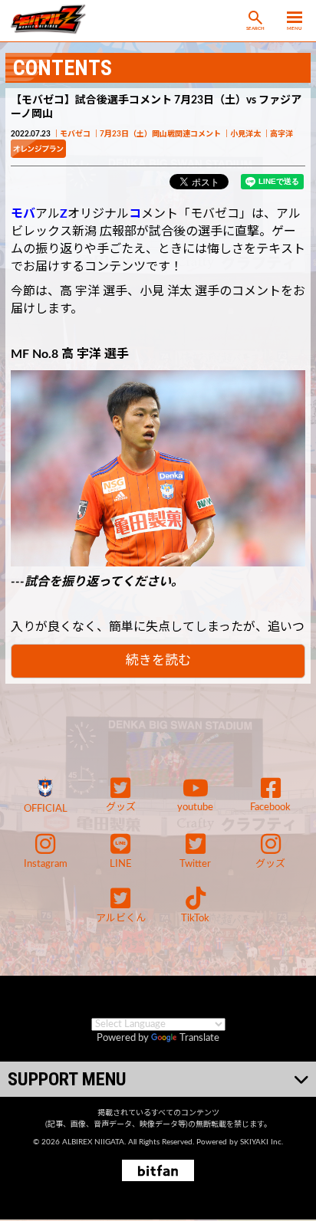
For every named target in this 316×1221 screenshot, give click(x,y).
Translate (199, 1038)
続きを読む (158, 660)
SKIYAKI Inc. (261, 1142)
